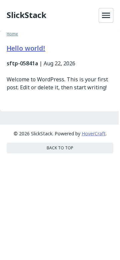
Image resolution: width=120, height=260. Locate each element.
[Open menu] (106, 15)
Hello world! (26, 48)
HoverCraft (94, 133)
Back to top (60, 148)
